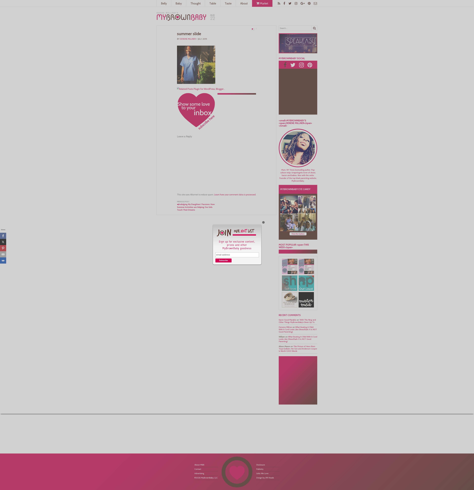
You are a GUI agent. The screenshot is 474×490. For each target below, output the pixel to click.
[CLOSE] (263, 222)
